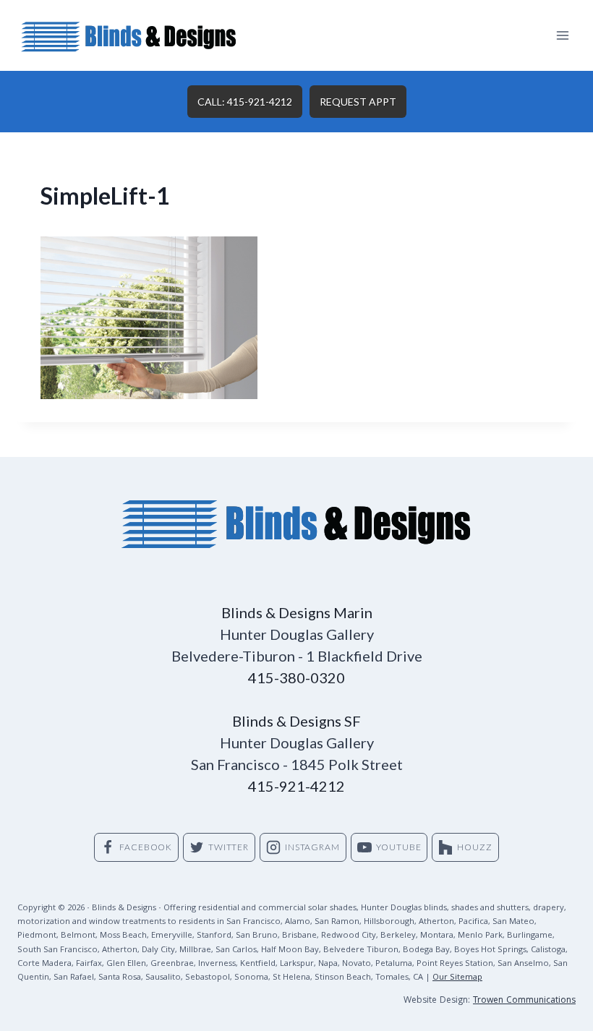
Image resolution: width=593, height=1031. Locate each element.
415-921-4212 (296, 786)
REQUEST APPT (358, 101)
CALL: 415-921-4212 (244, 101)
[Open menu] (562, 35)
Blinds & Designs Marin (296, 612)
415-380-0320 (296, 677)
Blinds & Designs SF (296, 721)
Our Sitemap (457, 978)
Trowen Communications (524, 1001)
